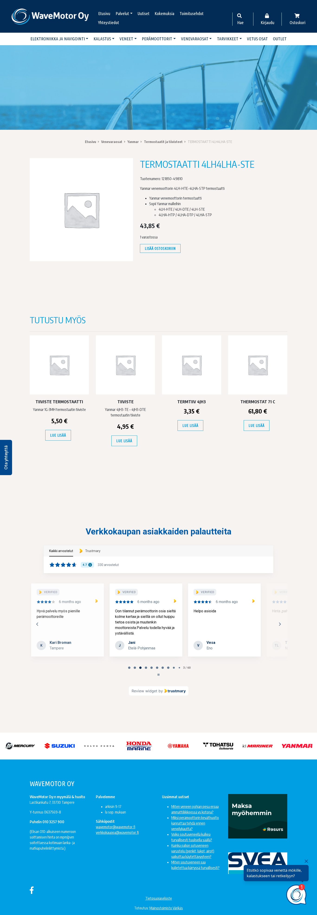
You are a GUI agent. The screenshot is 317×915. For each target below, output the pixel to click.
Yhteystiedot (108, 22)
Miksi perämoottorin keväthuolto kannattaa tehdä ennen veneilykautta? (195, 823)
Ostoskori (297, 22)
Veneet (126, 38)
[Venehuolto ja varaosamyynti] (50, 16)
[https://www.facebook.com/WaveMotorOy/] (32, 890)
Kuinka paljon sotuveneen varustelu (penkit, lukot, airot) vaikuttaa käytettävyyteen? (192, 851)
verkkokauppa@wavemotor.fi (117, 832)
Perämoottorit (157, 38)
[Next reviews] (279, 624)
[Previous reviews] (37, 624)
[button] (6, 457)
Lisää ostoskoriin (160, 248)
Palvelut (122, 13)
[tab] (129, 667)
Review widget (144, 691)
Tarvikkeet (227, 38)
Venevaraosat (194, 38)
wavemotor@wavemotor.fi (115, 827)
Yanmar (133, 142)
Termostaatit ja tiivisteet (163, 142)
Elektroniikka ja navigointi (57, 38)
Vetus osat (257, 38)
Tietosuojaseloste (158, 898)
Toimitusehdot (192, 13)
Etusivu (104, 13)
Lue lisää (58, 435)
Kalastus (102, 38)
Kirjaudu (267, 22)
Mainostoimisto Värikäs (166, 908)
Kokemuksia (164, 13)
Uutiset (143, 13)
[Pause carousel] (158, 674)
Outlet (280, 38)
